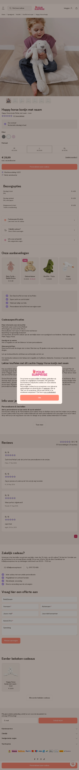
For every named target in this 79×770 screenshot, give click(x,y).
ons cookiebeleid (49, 392)
